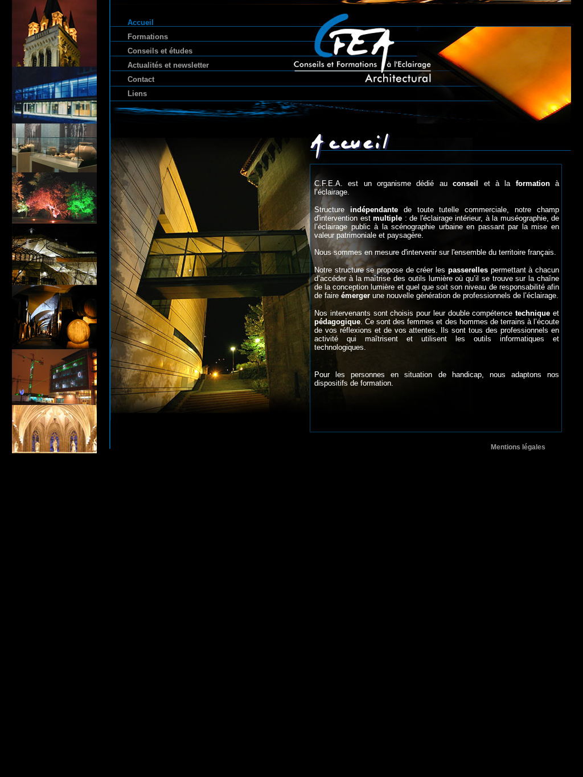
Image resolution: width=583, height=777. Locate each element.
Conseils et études (160, 51)
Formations (148, 36)
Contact (141, 79)
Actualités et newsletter (168, 65)
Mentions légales (518, 447)
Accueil (141, 22)
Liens (137, 93)
